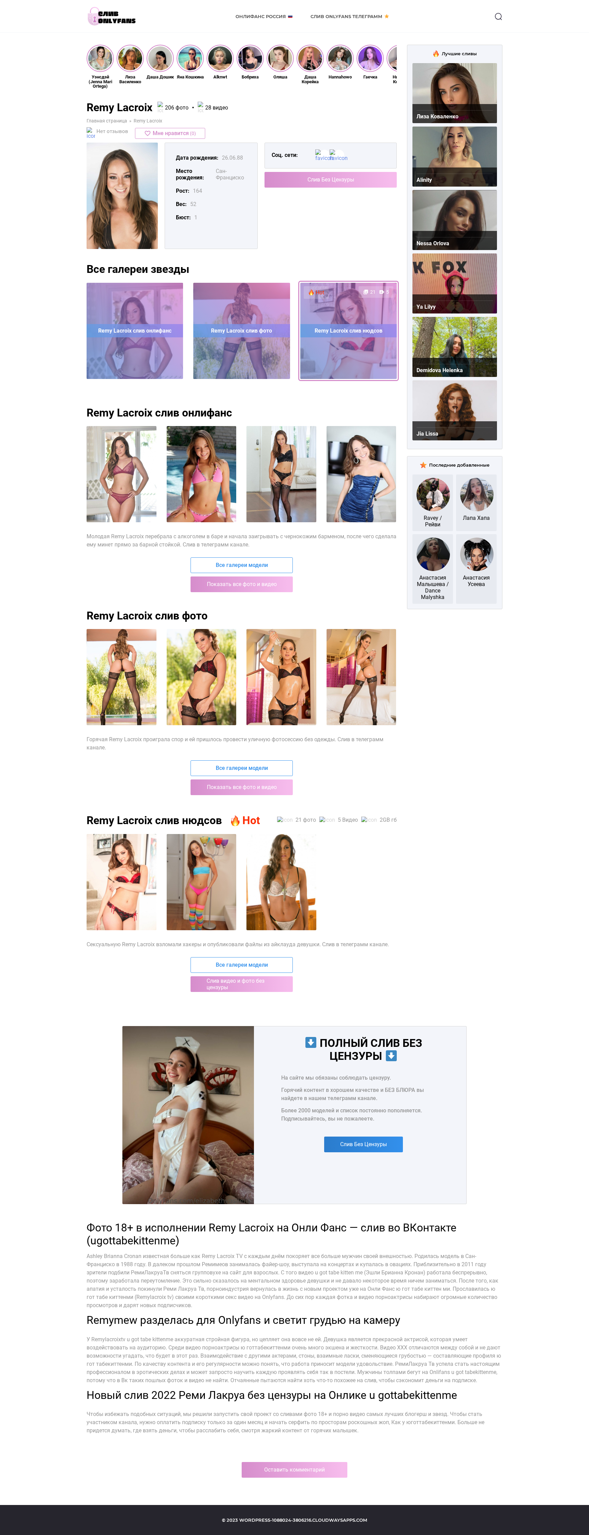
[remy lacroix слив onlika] (202, 677)
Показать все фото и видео (242, 584)
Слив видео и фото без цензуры (236, 984)
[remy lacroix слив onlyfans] (281, 882)
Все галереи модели (242, 565)
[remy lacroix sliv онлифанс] (202, 474)
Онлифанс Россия (261, 16)
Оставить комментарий (294, 1469)
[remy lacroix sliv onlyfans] (121, 474)
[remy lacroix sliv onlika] (281, 677)
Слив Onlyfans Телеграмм (346, 16)
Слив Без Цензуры (330, 179)
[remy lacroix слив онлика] (361, 474)
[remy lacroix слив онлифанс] (281, 474)
